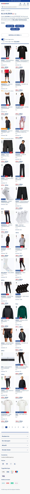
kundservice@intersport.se (7, 457)
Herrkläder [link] (19, 26)
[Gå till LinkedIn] (15, 464)
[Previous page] (2, 427)
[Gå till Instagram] (3, 464)
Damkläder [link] (10, 26)
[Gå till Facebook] (11, 464)
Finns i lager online (9, 39)
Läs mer (3, 22)
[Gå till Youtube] (7, 464)
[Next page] (27, 427)
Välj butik (16, 41)
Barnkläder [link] (15, 29)
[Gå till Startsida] (5, 3)
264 (23, 427)
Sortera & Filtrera (14, 35)
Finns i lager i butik (9, 41)
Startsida (2, 10)
